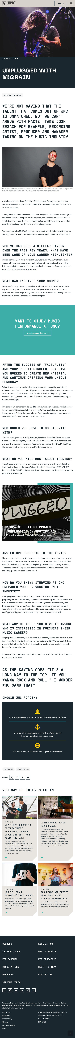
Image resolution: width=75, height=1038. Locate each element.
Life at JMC (46, 943)
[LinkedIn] (22, 990)
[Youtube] (16, 990)
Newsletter (6, 1012)
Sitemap (5, 1022)
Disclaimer (6, 1015)
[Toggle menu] (71, 3)
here (42, 416)
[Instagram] (10, 990)
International (11, 951)
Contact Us (45, 974)
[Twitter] (28, 990)
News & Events (47, 951)
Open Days (8, 974)
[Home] (9, 3)
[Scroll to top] (70, 1033)
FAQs (4, 1029)
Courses (7, 943)
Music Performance (23, 769)
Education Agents (8, 1025)
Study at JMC (10, 966)
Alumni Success (8, 769)
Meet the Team (47, 966)
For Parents (9, 959)
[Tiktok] (34, 990)
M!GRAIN (14, 208)
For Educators (47, 959)
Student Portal (12, 982)
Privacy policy (7, 1019)
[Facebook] (4, 990)
